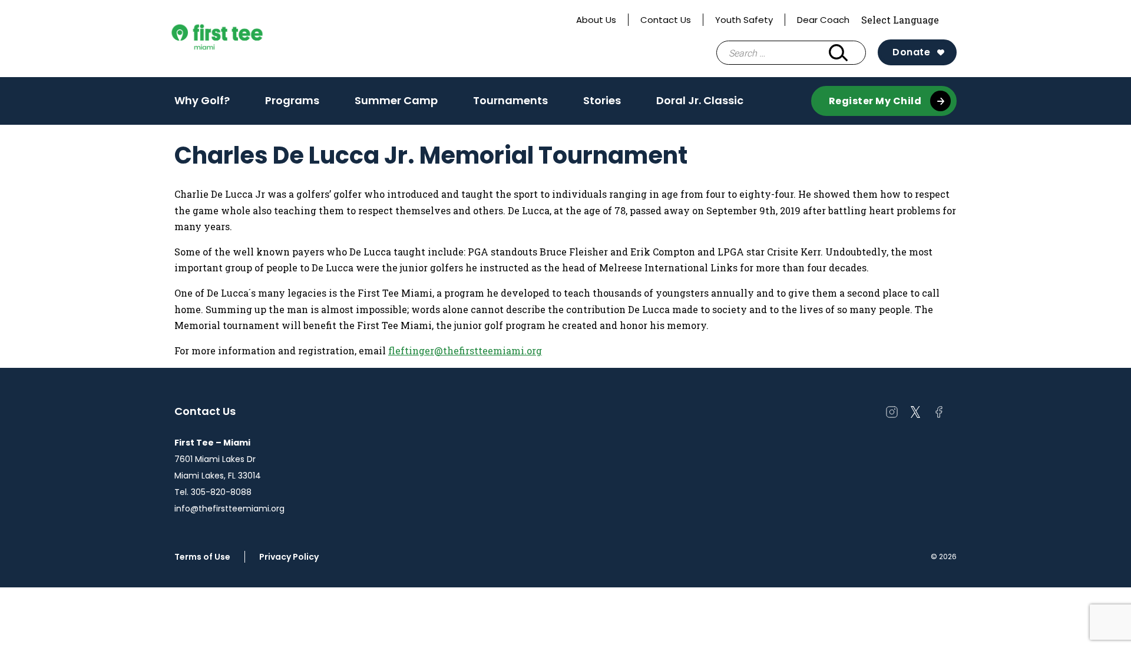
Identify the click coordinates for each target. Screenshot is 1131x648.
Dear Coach (823, 20)
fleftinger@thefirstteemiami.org (465, 350)
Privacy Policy (289, 557)
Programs (292, 100)
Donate (911, 52)
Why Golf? (202, 100)
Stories (602, 100)
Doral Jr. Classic (699, 100)
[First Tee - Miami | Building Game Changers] (239, 39)
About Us (596, 20)
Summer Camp (396, 100)
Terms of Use (202, 557)
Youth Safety (744, 20)
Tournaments (510, 100)
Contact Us (665, 20)
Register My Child (875, 101)
